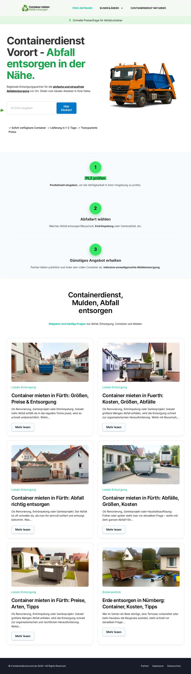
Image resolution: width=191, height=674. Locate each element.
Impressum (158, 665)
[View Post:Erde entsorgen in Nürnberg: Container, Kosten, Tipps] (141, 567)
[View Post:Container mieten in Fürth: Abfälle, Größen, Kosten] (141, 464)
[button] (22, 427)
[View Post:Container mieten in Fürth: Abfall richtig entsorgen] (50, 464)
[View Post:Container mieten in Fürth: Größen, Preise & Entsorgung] (50, 362)
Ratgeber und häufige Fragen (67, 323)
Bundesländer (109, 8)
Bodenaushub (111, 592)
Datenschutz (174, 665)
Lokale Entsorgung (23, 387)
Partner (145, 665)
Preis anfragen (82, 8)
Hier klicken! (66, 108)
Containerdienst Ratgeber (148, 8)
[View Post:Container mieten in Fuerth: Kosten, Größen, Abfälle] (141, 362)
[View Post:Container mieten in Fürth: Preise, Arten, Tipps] (50, 567)
